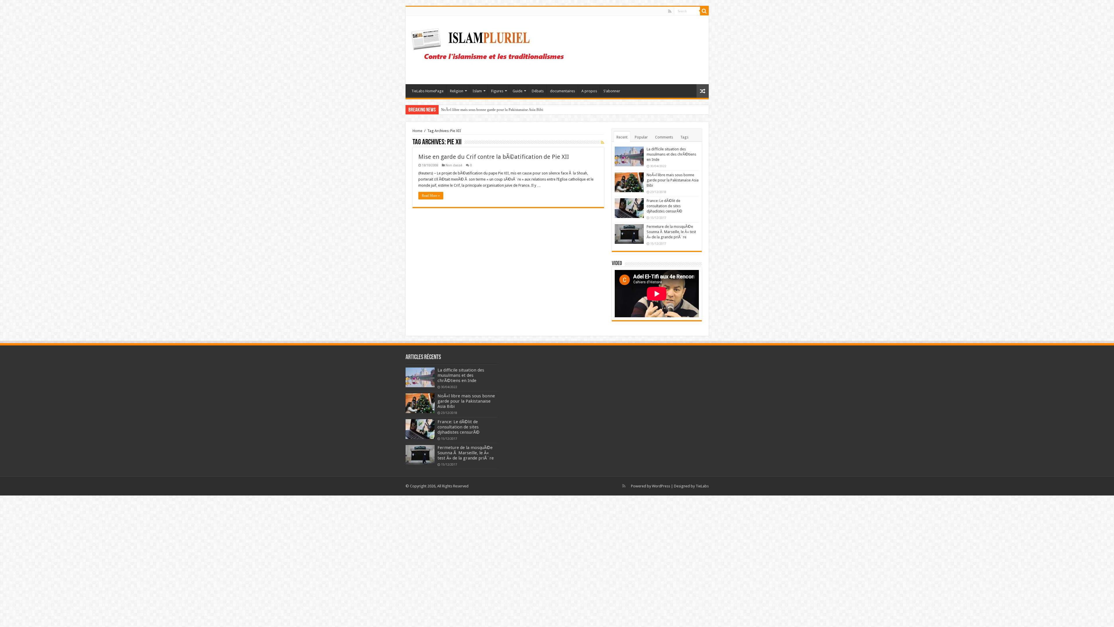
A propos (589, 91)
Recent (621, 137)
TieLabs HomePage (427, 91)
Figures (497, 91)
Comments (664, 137)
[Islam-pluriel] (490, 49)
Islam (477, 91)
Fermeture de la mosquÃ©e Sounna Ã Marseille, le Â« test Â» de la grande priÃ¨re (671, 231)
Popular (641, 137)
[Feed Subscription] (602, 142)
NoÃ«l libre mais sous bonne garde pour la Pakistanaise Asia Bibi (673, 180)
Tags (684, 137)
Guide (517, 91)
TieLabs (702, 486)
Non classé (454, 165)
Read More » (431, 196)
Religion (456, 91)
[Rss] (670, 11)
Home (417, 131)
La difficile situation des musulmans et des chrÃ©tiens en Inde (671, 154)
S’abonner (611, 91)
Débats (538, 91)
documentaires (562, 91)
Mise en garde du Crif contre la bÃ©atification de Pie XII (493, 156)
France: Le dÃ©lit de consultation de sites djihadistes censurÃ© (491, 109)
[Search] (704, 11)
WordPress (661, 486)
